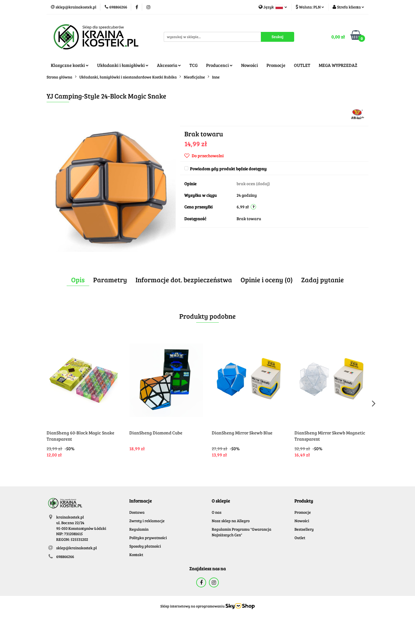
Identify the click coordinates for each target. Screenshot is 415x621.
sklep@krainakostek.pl (76, 547)
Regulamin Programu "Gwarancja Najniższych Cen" (241, 531)
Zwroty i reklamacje (147, 520)
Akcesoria (167, 65)
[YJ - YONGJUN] (357, 113)
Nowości (249, 65)
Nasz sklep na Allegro (231, 520)
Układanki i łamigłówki (121, 65)
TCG (193, 65)
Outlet (299, 537)
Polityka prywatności (148, 537)
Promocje (276, 65)
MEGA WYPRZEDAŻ (338, 65)
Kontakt (136, 554)
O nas (216, 512)
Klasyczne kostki (68, 65)
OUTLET (302, 65)
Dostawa (137, 512)
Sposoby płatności (145, 546)
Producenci (218, 65)
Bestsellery (304, 529)
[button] (140, 500)
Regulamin (138, 529)
